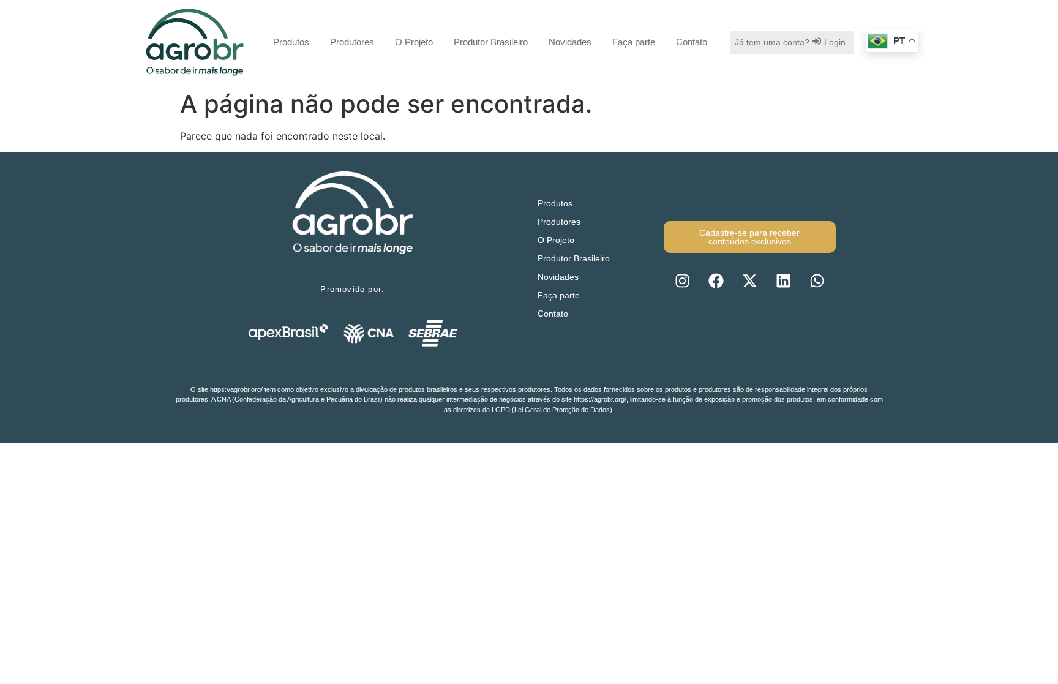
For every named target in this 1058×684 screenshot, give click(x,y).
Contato (691, 42)
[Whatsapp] (816, 280)
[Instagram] (682, 280)
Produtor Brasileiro (491, 42)
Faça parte (633, 42)
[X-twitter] (749, 280)
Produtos (291, 42)
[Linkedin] (783, 280)
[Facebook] (715, 280)
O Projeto (414, 42)
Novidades (570, 42)
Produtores (352, 42)
